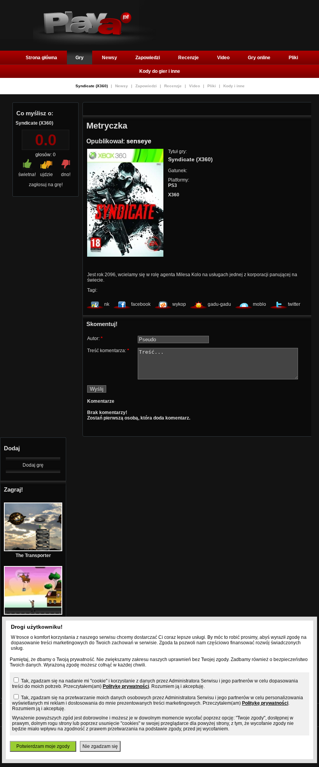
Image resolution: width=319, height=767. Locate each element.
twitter (294, 304)
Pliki (293, 57)
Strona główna (41, 57)
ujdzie (46, 174)
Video (223, 57)
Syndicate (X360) (92, 86)
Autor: (95, 338)
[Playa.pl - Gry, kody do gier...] (94, 43)
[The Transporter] (33, 549)
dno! (65, 174)
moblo (259, 304)
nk (106, 304)
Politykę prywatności (126, 686)
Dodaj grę (33, 465)
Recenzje (188, 57)
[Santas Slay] (33, 613)
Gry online (259, 57)
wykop (179, 304)
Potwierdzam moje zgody (43, 746)
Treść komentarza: (108, 350)
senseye (138, 141)
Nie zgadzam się (100, 746)
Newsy (109, 57)
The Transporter (33, 555)
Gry (79, 57)
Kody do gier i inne (159, 71)
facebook (141, 304)
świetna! (27, 174)
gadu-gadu (219, 304)
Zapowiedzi (147, 57)
